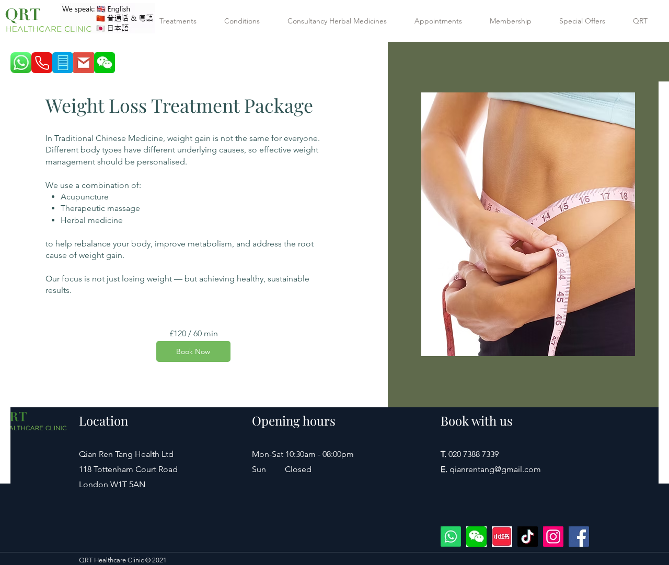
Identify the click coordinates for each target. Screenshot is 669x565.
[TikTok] (527, 536)
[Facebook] (579, 536)
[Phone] (41, 62)
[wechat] (476, 536)
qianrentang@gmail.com (495, 469)
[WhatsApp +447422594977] (451, 536)
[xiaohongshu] (502, 536)
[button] (184, 20)
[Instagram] (553, 536)
